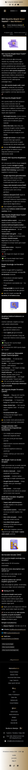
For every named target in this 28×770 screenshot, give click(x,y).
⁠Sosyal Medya (14, 703)
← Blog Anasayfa (14, 660)
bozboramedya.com (13, 633)
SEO (14, 692)
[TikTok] (15, 4)
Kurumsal (14, 720)
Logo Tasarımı (14, 680)
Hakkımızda (14, 712)
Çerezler (14, 758)
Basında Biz (14, 723)
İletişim (14, 717)
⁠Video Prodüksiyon (14, 695)
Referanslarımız (14, 714)
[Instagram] (10, 4)
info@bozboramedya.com (17, 629)
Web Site (14, 697)
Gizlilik (14, 755)
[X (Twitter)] (12, 4)
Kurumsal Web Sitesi (14, 677)
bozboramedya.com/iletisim (10, 639)
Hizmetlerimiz (14, 668)
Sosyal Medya (14, 672)
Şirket (14, 708)
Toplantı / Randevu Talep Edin (15, 733)
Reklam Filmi (14, 675)
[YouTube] (18, 4)
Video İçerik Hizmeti (14, 683)
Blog (14, 688)
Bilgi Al (14, 761)
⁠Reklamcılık (14, 700)
